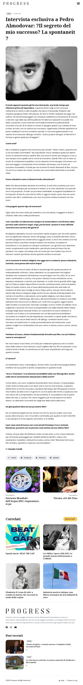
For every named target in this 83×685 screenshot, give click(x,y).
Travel (29, 657)
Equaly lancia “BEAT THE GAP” (20, 553)
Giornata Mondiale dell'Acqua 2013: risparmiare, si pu (22, 501)
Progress (14, 680)
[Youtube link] (15, 627)
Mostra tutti (70, 519)
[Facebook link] (7, 627)
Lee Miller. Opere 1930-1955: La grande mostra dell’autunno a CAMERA (57, 556)
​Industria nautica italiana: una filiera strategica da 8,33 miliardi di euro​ (60, 595)
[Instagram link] (11, 627)
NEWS (9, 14)
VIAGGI (29, 641)
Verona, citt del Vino (65, 498)
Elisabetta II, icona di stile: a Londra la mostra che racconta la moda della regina (22, 595)
